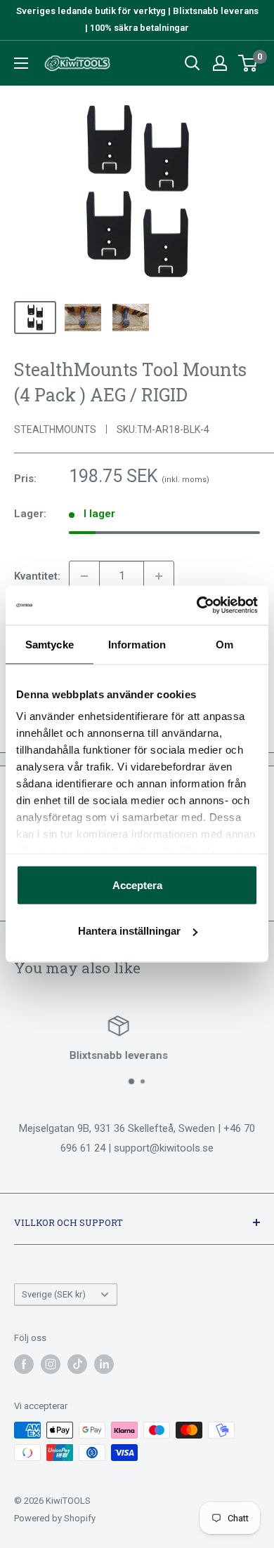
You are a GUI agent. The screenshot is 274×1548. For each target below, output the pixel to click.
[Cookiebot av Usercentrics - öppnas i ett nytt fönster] (197, 605)
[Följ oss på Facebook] (24, 1364)
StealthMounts (55, 429)
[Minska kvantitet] (84, 576)
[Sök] (192, 63)
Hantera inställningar (129, 931)
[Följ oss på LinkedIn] (104, 1364)
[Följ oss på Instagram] (50, 1364)
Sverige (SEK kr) (54, 1294)
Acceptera (137, 884)
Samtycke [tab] (49, 644)
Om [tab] (224, 644)
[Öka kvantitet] (159, 576)
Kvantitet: (37, 576)
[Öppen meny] (21, 63)
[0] (248, 63)
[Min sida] (220, 63)
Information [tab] (137, 644)
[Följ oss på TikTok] (77, 1364)
